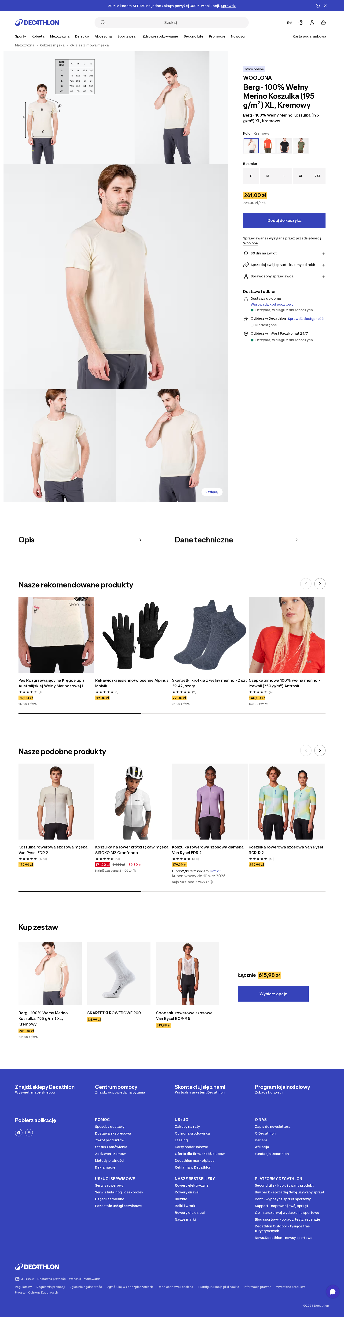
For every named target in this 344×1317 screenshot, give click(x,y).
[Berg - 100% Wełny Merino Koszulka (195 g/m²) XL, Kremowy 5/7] (172, 445)
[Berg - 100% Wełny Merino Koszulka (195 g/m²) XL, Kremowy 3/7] (116, 276)
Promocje (217, 36)
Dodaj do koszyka (284, 220)
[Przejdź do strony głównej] (37, 22)
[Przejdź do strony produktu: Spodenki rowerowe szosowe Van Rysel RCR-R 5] (187, 973)
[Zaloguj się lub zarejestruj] (312, 22)
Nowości (238, 36)
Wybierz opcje (273, 994)
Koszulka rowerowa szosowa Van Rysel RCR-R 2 (286, 850)
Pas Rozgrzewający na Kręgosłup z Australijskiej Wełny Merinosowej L (51, 683)
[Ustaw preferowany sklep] (289, 22)
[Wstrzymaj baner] (318, 5)
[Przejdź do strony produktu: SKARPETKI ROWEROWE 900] (118, 973)
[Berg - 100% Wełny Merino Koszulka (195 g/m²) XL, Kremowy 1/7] (172, 107)
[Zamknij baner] (325, 5)
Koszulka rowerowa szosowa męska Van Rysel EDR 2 (53, 850)
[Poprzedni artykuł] (305, 583)
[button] (134, 871)
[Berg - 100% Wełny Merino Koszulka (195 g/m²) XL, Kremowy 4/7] (60, 445)
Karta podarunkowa (309, 36)
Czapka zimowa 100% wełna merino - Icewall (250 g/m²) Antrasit (284, 683)
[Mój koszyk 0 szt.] (323, 22)
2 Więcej (212, 492)
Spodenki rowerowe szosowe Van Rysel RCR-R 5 (184, 1015)
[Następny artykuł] (320, 583)
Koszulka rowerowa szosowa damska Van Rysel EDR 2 (208, 850)
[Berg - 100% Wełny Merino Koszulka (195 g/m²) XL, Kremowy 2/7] (60, 107)
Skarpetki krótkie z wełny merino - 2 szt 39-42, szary (209, 683)
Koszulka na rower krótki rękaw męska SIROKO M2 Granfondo (131, 850)
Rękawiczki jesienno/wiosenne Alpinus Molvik (131, 683)
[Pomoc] (301, 22)
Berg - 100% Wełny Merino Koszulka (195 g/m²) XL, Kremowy (43, 1018)
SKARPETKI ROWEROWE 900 (114, 1012)
